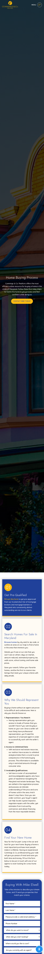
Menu (34, 5)
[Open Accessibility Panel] (39, 949)
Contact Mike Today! (22, 301)
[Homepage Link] (10, 5)
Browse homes (10, 642)
